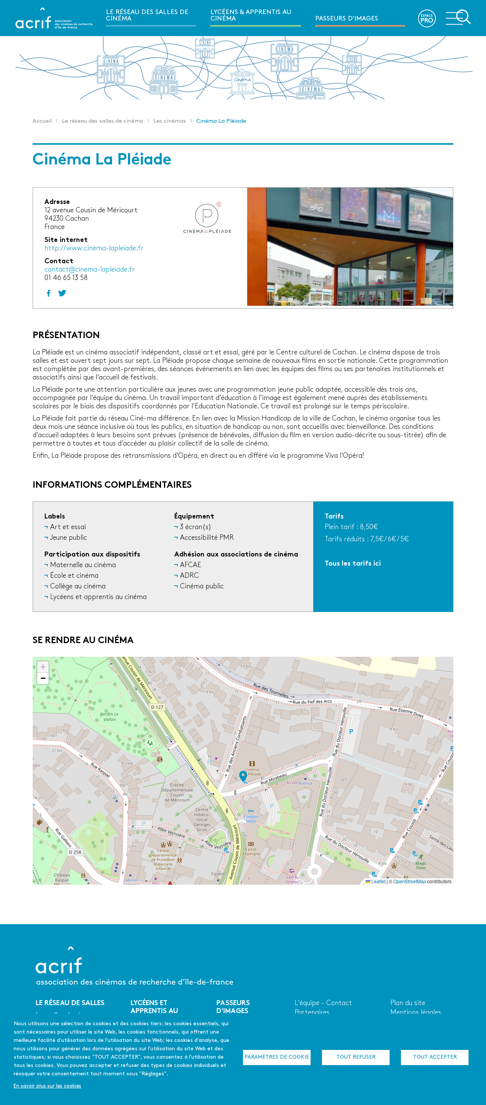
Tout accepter (435, 1057)
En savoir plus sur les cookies (47, 1086)
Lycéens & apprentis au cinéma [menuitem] (250, 15)
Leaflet (377, 881)
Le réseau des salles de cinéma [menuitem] (147, 15)
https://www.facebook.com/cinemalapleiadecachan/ (48, 293)
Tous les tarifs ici (353, 564)
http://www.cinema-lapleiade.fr (94, 248)
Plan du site (407, 1003)
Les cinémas (169, 121)
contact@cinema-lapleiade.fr (89, 269)
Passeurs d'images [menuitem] (346, 19)
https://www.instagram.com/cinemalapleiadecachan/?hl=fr (62, 293)
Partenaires (312, 1012)
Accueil (42, 121)
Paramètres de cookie (277, 1057)
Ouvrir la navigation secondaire (458, 17)
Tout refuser (356, 1057)
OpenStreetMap (409, 881)
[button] (243, 776)
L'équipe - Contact (323, 1003)
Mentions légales (415, 1012)
